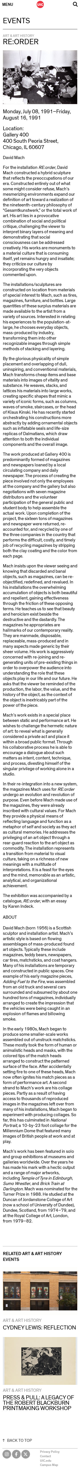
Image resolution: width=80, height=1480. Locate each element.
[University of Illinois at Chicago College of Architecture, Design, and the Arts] (40, 4)
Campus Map (49, 1465)
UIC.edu (45, 1460)
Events (16, 21)
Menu (7, 5)
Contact (45, 1456)
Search (75, 4)
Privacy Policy (50, 1451)
